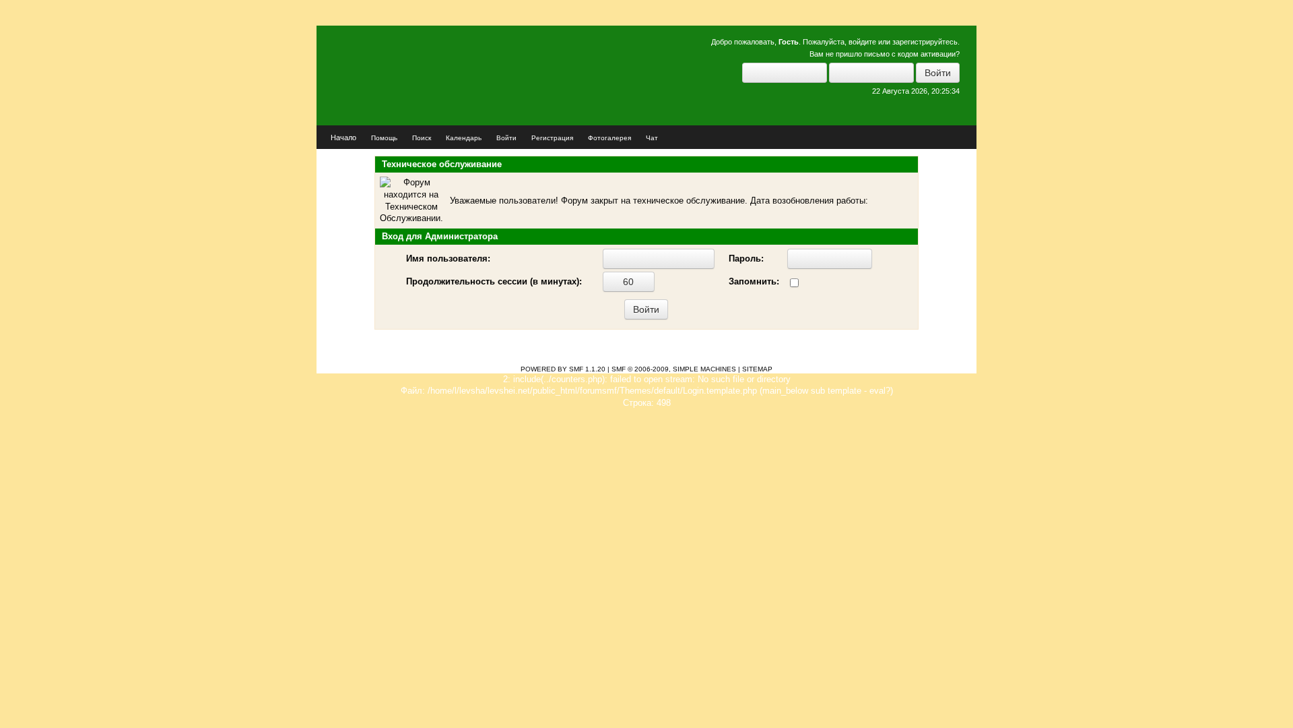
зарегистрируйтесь (925, 42)
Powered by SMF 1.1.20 (563, 369)
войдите (862, 42)
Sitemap (757, 369)
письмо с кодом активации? (912, 54)
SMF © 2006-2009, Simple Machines (673, 369)
